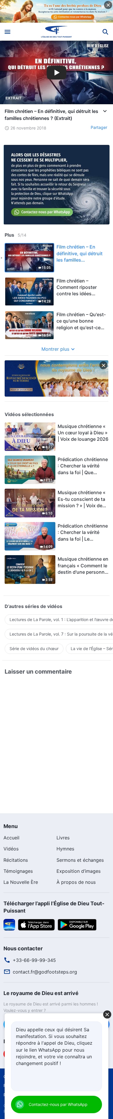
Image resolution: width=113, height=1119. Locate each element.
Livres (63, 838)
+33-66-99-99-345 (34, 960)
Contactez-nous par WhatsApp (58, 1104)
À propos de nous (76, 882)
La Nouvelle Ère (20, 882)
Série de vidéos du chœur (34, 648)
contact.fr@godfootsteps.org (45, 972)
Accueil (11, 838)
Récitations (15, 860)
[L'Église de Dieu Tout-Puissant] (56, 32)
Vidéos (11, 849)
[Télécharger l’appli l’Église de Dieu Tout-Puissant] (9, 924)
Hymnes (65, 849)
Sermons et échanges (80, 860)
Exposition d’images (79, 871)
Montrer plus (55, 349)
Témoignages (18, 871)
